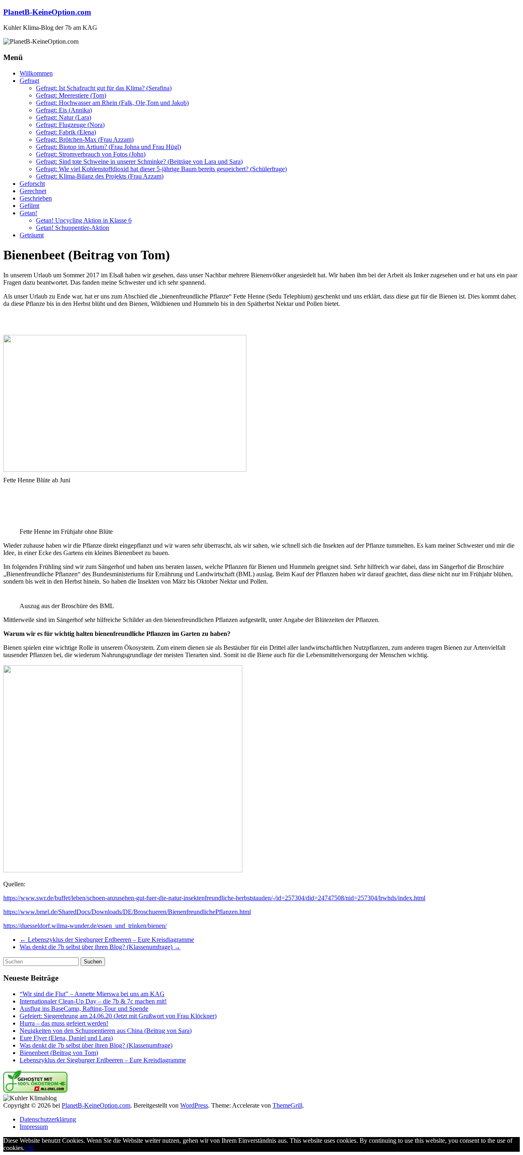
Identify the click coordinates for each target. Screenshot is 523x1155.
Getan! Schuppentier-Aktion (72, 227)
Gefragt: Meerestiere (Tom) (71, 95)
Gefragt (29, 80)
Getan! (28, 213)
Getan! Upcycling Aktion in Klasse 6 (84, 220)
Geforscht (32, 183)
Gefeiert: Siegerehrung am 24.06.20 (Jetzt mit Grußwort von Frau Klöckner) (118, 1015)
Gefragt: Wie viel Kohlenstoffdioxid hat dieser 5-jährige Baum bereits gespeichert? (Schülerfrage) (161, 168)
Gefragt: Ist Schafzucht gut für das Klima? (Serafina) (104, 88)
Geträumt (32, 235)
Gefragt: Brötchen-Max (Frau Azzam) (85, 139)
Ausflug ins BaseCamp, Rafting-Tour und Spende (84, 1008)
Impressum (34, 1126)
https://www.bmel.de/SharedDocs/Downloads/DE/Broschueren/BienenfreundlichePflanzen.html (127, 911)
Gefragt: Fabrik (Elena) (66, 132)
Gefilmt (29, 205)
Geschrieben (36, 198)
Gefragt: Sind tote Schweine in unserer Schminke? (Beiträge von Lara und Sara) (139, 161)
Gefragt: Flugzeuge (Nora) (70, 124)
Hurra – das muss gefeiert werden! (64, 1023)
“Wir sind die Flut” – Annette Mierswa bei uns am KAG (92, 993)
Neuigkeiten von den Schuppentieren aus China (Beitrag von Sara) (106, 1030)
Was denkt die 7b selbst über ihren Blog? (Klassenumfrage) (100, 946)
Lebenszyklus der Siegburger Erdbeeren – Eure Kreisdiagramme (107, 939)
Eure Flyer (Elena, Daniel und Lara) (66, 1038)
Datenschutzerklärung (48, 1119)
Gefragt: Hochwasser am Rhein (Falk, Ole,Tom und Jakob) (112, 102)
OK (29, 1147)
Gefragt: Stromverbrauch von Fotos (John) (90, 154)
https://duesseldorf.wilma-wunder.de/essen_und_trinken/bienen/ (85, 925)
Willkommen (36, 73)
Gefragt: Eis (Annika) (64, 110)
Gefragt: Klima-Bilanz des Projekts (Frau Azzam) (99, 176)
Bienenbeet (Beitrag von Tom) (59, 1052)
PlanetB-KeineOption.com (47, 12)
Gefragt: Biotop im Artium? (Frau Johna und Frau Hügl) (108, 146)
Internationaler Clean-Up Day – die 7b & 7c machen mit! (93, 1001)
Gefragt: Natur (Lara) (63, 117)
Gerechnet (33, 190)
